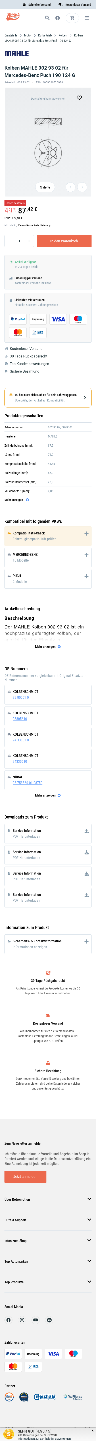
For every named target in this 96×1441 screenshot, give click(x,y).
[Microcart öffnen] (72, 18)
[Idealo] (24, 1400)
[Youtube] (35, 1323)
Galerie (45, 187)
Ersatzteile (11, 35)
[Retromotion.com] (12, 19)
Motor (27, 35)
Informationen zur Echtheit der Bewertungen (44, 1438)
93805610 (20, 719)
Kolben (63, 35)
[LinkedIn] (49, 1323)
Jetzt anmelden (25, 1176)
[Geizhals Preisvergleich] (45, 1400)
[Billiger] (9, 1400)
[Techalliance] (73, 1400)
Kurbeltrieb (45, 35)
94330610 (20, 761)
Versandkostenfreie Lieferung (34, 225)
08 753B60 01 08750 (27, 783)
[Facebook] (8, 1323)
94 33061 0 (21, 740)
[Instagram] (22, 1323)
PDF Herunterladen (26, 836)
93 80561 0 (21, 697)
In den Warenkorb (64, 241)
